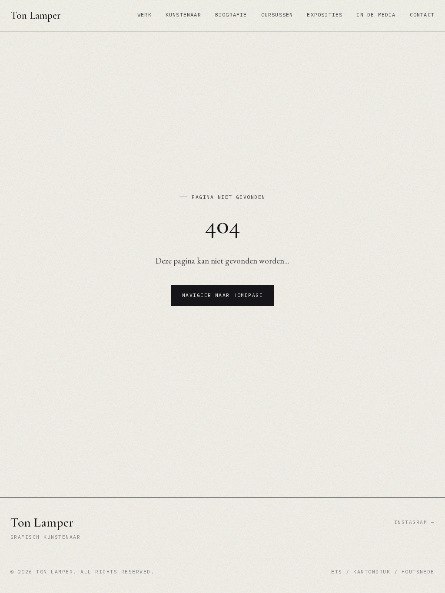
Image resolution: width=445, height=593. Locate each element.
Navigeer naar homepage (222, 295)
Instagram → (414, 522)
